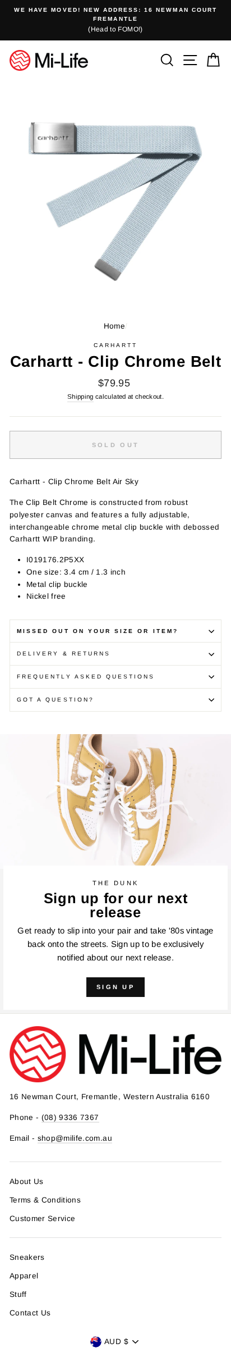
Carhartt (115, 345)
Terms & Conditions (45, 1200)
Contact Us (30, 1313)
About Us (27, 1181)
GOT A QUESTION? (55, 699)
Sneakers (27, 1257)
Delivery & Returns (63, 653)
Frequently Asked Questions (86, 676)
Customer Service (42, 1218)
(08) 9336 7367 (70, 1117)
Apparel (24, 1276)
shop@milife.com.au (75, 1138)
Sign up (115, 986)
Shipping (80, 396)
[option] (115, 20)
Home (114, 326)
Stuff (18, 1294)
